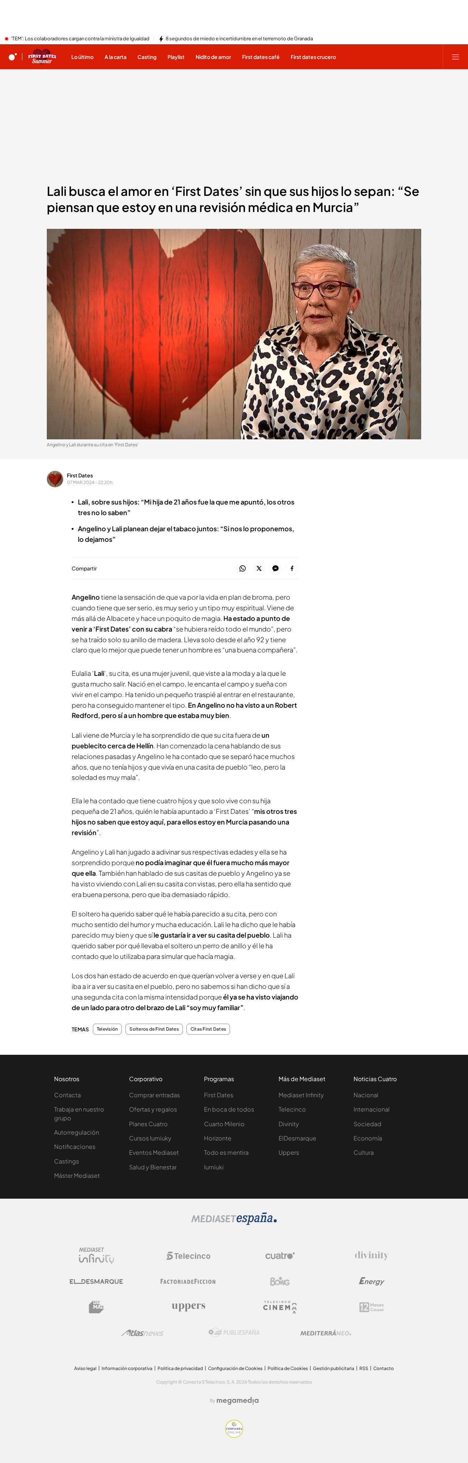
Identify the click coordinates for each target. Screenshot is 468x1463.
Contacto (383, 1368)
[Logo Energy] (372, 1281)
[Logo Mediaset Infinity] (96, 1256)
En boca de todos (229, 1109)
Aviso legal (85, 1368)
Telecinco (292, 1109)
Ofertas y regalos (153, 1109)
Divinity (289, 1124)
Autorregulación (76, 1132)
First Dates (80, 475)
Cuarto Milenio (224, 1124)
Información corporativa (127, 1368)
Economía (368, 1138)
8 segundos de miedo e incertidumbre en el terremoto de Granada (239, 39)
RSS (363, 1368)
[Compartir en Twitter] (259, 569)
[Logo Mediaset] (234, 1223)
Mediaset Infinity (301, 1095)
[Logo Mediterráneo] (325, 1333)
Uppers (289, 1152)
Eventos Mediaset (154, 1152)
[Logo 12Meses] (371, 1307)
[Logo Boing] (280, 1281)
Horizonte (217, 1138)
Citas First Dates (208, 1029)
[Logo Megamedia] (237, 1401)
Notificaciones (74, 1146)
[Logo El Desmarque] (96, 1281)
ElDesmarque (297, 1138)
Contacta (67, 1095)
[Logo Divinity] (372, 1256)
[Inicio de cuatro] (13, 56)
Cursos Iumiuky (150, 1138)
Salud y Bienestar (153, 1167)
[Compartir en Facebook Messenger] (275, 569)
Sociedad (367, 1124)
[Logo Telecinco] (188, 1256)
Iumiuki (214, 1167)
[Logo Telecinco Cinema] (280, 1307)
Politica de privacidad (180, 1368)
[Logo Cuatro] (280, 1256)
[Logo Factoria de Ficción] (188, 1281)
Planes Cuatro (148, 1124)
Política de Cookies (288, 1368)
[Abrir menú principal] (455, 56)
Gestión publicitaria (333, 1368)
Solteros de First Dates (154, 1029)
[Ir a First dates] (42, 57)
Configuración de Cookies (235, 1368)
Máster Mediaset (77, 1175)
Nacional (366, 1095)
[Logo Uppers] (188, 1307)
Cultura (364, 1152)
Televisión (107, 1029)
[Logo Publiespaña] (234, 1333)
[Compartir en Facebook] (292, 569)
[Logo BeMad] (96, 1307)
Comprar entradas (154, 1095)
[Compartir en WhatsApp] (242, 569)
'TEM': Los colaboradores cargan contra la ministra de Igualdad (80, 39)
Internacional (372, 1109)
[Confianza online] (234, 1436)
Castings (66, 1161)
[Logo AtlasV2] (142, 1332)
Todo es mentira (226, 1152)
